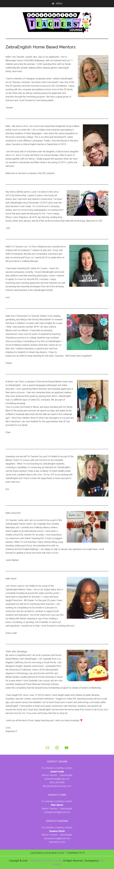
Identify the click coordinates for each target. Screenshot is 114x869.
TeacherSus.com (57, 842)
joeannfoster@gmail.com (57, 779)
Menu (59, 3)
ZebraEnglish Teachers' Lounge (45, 860)
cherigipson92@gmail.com (57, 812)
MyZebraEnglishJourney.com (57, 786)
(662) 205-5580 (57, 782)
